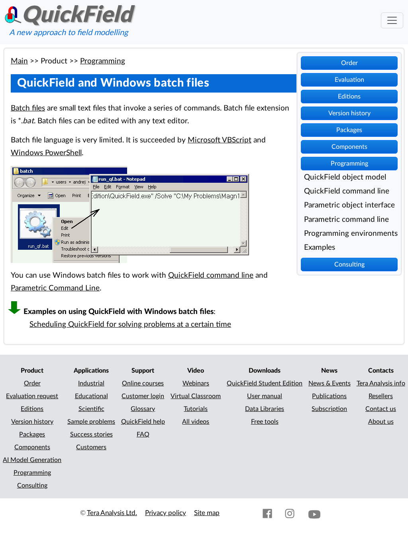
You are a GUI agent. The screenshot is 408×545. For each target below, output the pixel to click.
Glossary (143, 409)
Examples (319, 247)
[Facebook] (267, 512)
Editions (349, 96)
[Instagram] (289, 512)
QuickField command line (346, 191)
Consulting (349, 264)
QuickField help (143, 422)
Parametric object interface (349, 205)
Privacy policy (165, 512)
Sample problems (91, 422)
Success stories (91, 434)
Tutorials (196, 409)
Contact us (380, 409)
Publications (329, 396)
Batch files (28, 108)
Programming (349, 163)
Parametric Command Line (55, 288)
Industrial (91, 383)
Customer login (143, 396)
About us (381, 422)
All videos (195, 422)
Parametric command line (346, 219)
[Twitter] (245, 512)
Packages (349, 130)
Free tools (265, 422)
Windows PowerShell (46, 153)
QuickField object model (345, 177)
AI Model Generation (32, 460)
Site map (207, 512)
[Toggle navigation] (392, 20)
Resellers (381, 396)
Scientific (91, 409)
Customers (91, 447)
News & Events (329, 383)
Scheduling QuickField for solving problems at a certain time (130, 324)
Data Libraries (264, 409)
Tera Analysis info (381, 383)
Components (349, 147)
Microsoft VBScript (219, 140)
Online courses (143, 383)
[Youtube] (314, 512)
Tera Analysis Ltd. (112, 512)
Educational (91, 396)
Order (349, 63)
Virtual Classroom (196, 396)
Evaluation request (32, 396)
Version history (349, 113)
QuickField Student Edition (264, 383)
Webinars (195, 383)
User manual (264, 396)
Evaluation (349, 80)
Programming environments (351, 233)
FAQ (143, 434)
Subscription (329, 409)
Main (19, 61)
